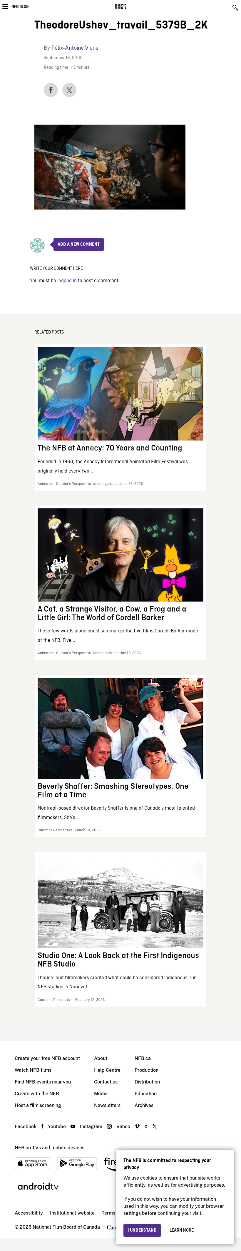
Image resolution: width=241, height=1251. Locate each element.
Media (101, 1093)
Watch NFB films (33, 1070)
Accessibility (29, 1213)
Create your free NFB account (47, 1058)
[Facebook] (51, 90)
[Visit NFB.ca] (130, 6)
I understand (142, 1230)
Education (146, 1093)
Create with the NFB (37, 1093)
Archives (144, 1105)
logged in (67, 281)
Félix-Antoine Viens (74, 48)
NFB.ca (143, 1058)
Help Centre (107, 1070)
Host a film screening (38, 1105)
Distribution (147, 1082)
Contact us (106, 1082)
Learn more (182, 1230)
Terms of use (116, 1213)
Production (146, 1070)
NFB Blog (20, 6)
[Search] (235, 8)
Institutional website (72, 1213)
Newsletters (107, 1105)
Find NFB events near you (43, 1082)
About (100, 1058)
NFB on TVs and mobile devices (49, 1147)
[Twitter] (69, 90)
